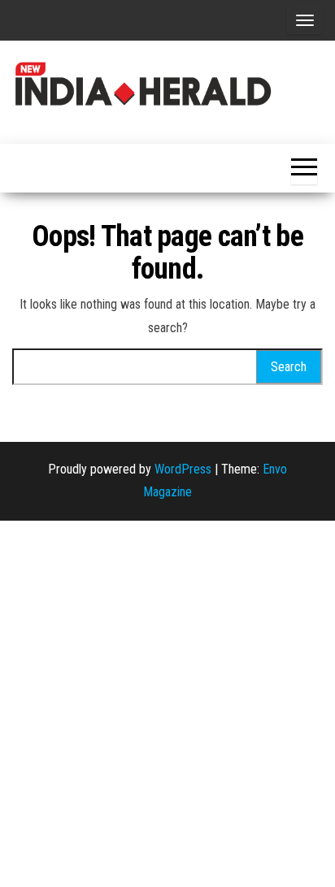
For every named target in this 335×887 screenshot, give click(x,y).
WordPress (182, 469)
